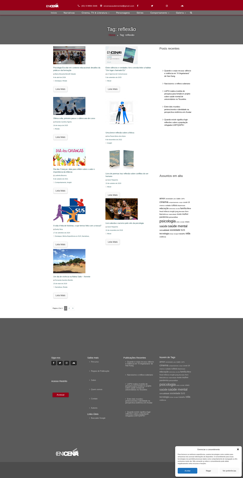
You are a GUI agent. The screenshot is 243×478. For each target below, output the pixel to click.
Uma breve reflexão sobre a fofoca (120, 133)
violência (162, 237)
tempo (171, 234)
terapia (176, 234)
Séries (140, 12)
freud (161, 211)
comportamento (173, 202)
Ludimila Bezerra (61, 175)
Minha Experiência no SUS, (72, 236)
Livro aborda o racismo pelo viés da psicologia (125, 223)
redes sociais (180, 222)
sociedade (175, 230)
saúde (163, 226)
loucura (162, 214)
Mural (109, 81)
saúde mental (177, 226)
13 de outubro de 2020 (113, 183)
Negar (208, 471)
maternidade (172, 214)
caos (178, 199)
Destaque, (59, 81)
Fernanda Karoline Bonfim (64, 280)
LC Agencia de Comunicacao (117, 74)
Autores (94, 408)
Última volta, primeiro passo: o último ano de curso (74, 118)
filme (189, 208)
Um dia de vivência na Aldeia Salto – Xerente (71, 276)
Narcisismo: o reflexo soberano (177, 83)
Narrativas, (85, 236)
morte (179, 214)
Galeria (180, 12)
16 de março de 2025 (60, 125)
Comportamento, (61, 182)
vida (188, 233)
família (183, 208)
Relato (65, 81)
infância (166, 211)
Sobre (93, 380)
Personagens (123, 12)
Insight (109, 143)
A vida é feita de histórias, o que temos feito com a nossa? (77, 226)
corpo (181, 202)
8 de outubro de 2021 (60, 179)
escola (178, 208)
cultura (174, 205)
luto (167, 214)
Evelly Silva (59, 229)
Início (54, 12)
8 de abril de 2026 (59, 77)
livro (186, 211)
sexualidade (164, 230)
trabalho (182, 234)
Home (112, 35)
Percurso (95, 362)
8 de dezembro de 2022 (114, 140)
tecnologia (164, 233)
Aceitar (187, 471)
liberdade (182, 211)
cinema (163, 202)
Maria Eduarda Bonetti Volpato (65, 74)
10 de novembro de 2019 (114, 230)
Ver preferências (229, 471)
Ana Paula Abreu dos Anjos (116, 136)
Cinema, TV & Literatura (95, 12)
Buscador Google (98, 418)
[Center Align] (53, 363)
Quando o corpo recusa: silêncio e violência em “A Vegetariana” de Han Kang (177, 73)
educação (164, 208)
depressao (181, 205)
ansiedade (169, 199)
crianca (162, 205)
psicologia (167, 221)
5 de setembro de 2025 (114, 77)
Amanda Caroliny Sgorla (63, 122)
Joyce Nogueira (112, 180)
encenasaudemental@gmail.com (119, 5)
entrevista (172, 208)
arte (174, 198)
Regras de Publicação (100, 371)
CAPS (183, 198)
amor (162, 198)
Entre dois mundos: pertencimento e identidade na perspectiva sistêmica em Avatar (177, 109)
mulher (185, 214)
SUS (183, 230)
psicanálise (173, 217)
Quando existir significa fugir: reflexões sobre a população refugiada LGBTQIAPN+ (176, 122)
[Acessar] (60, 418)
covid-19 (186, 202)
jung (177, 211)
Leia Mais (60, 89)
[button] (238, 449)
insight (172, 211)
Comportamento (159, 12)
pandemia (163, 217)
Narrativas (69, 12)
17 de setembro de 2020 (61, 233)
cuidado (168, 205)
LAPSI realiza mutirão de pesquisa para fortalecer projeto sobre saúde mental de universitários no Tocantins (138, 387)
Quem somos (96, 389)
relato (187, 222)
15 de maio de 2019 (60, 283)
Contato (94, 399)
